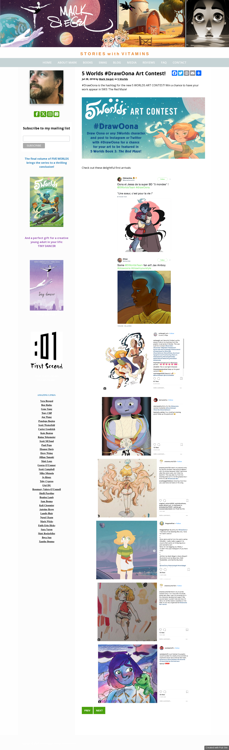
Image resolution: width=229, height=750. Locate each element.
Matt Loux (46, 461)
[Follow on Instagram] (50, 114)
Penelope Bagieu (46, 421)
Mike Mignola (47, 473)
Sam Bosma (47, 501)
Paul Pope (46, 445)
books (88, 62)
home (47, 62)
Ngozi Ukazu (46, 517)
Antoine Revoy (46, 509)
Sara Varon (46, 529)
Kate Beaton (46, 433)
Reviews (148, 62)
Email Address (30, 134)
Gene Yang (46, 409)
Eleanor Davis (47, 449)
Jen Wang (47, 417)
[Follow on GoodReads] (56, 114)
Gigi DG (46, 485)
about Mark (67, 62)
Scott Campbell (46, 469)
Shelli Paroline (46, 493)
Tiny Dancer (46, 314)
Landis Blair (46, 513)
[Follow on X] (43, 114)
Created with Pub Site (217, 747)
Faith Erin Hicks (46, 525)
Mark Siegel (106, 79)
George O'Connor (47, 465)
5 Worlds (123, 79)
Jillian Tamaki (46, 457)
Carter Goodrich (46, 429)
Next (99, 710)
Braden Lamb (47, 497)
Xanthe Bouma (46, 541)
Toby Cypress (46, 481)
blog (117, 62)
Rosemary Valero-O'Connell (46, 489)
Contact (179, 62)
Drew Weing (46, 453)
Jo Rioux (46, 477)
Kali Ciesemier (46, 505)
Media (131, 62)
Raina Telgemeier (46, 437)
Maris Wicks (46, 521)
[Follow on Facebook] (37, 114)
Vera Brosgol (46, 401)
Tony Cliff (47, 413)
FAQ (164, 62)
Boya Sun (46, 537)
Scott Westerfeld (46, 425)
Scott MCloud (47, 441)
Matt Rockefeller (46, 533)
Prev (87, 710)
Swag (103, 62)
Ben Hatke (46, 405)
